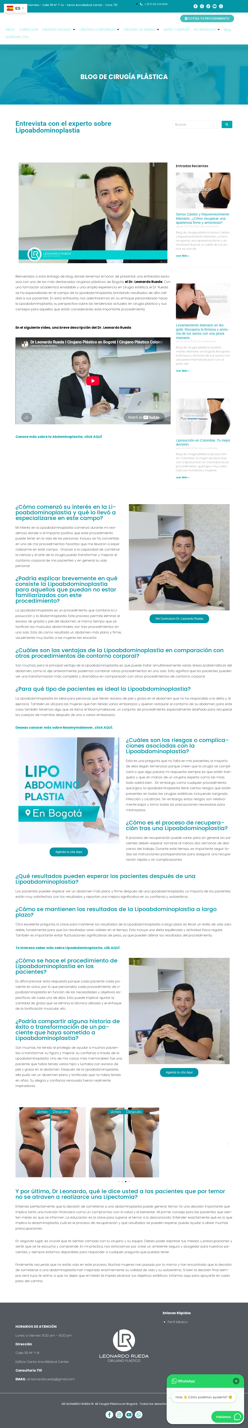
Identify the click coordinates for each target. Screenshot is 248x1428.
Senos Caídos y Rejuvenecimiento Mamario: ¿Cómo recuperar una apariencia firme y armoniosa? (202, 218)
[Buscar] (196, 124)
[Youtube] (215, 6)
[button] (59, 29)
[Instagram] (202, 6)
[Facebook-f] (196, 6)
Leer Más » (182, 255)
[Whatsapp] (221, 6)
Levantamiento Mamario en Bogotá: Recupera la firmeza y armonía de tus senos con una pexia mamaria (202, 331)
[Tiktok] (208, 6)
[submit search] (227, 124)
